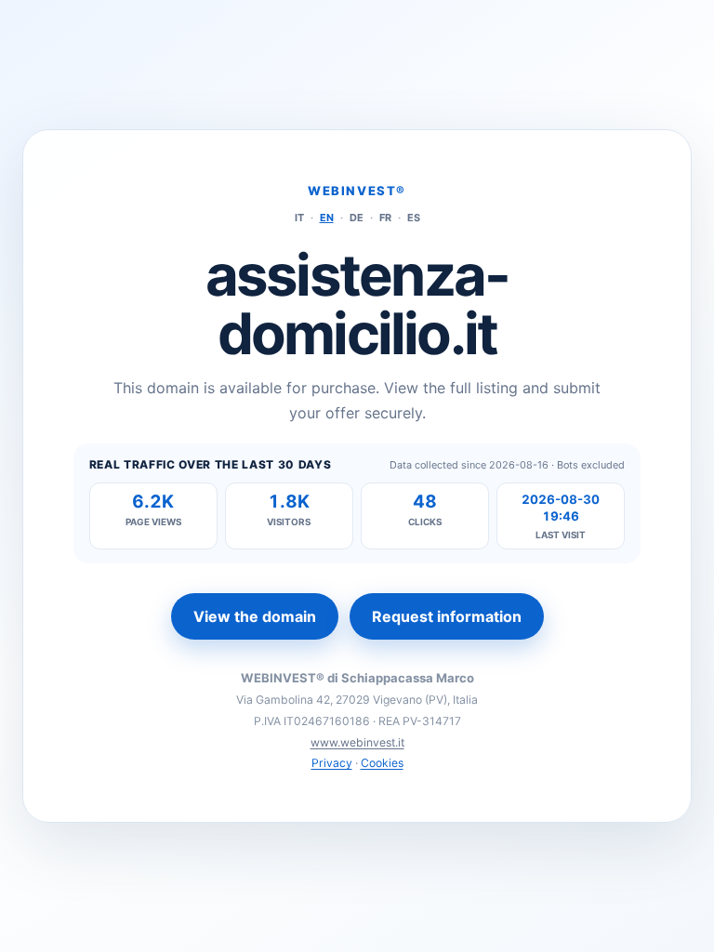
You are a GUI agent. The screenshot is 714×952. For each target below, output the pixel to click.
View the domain (254, 616)
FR (385, 217)
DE (357, 217)
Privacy (331, 763)
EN (327, 217)
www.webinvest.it (357, 742)
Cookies (382, 763)
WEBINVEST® (357, 190)
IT (299, 217)
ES (413, 217)
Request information (447, 616)
